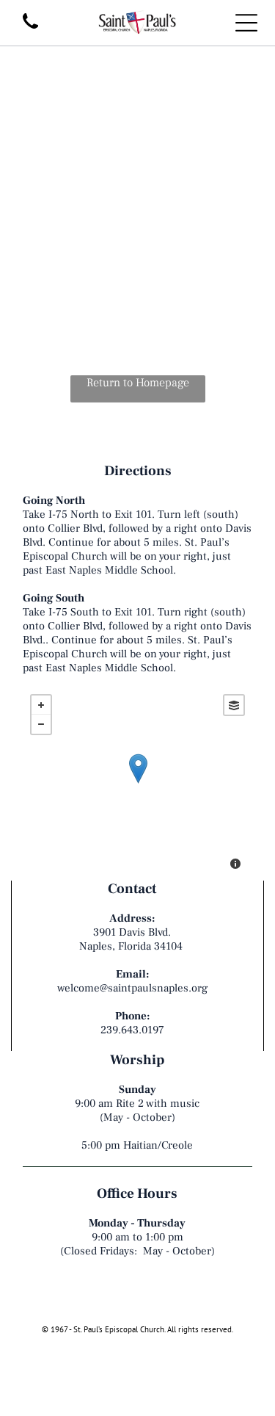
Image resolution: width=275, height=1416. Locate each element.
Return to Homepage (138, 382)
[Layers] (233, 705)
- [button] (41, 724)
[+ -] (137, 784)
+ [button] (41, 705)
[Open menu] (246, 23)
